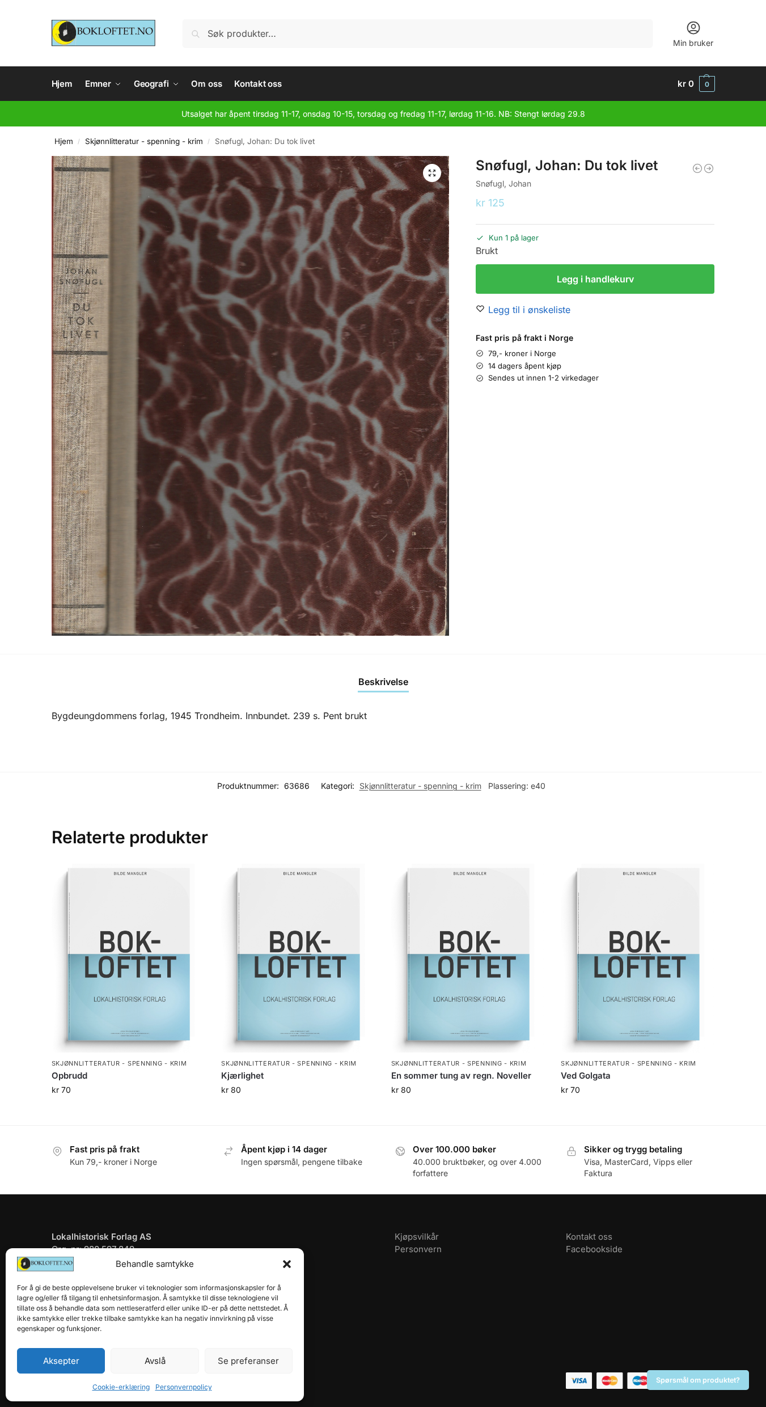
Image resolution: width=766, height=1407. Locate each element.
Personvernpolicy (183, 1387)
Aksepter (61, 1360)
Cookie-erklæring (121, 1387)
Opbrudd (69, 1075)
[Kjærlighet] (297, 958)
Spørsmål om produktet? (698, 1380)
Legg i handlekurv (595, 279)
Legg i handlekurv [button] (127, 1113)
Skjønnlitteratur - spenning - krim (144, 141)
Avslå (155, 1360)
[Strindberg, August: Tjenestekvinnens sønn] (708, 168)
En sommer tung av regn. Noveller (461, 1075)
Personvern (418, 1249)
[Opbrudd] (128, 958)
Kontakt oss (589, 1236)
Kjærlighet (242, 1075)
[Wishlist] (187, 880)
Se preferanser (248, 1360)
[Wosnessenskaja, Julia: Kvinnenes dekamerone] (697, 168)
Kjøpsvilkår (417, 1236)
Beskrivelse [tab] (383, 681)
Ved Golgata (586, 1075)
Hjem (63, 141)
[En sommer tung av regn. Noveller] (467, 958)
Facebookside (594, 1249)
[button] (287, 1264)
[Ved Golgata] (637, 958)
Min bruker (693, 43)
